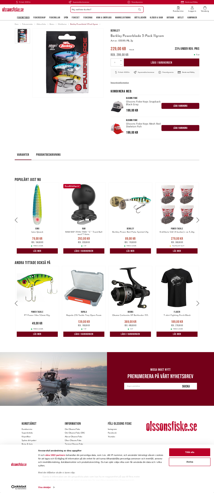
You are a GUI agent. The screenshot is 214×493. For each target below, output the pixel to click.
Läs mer (37, 250)
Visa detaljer (44, 487)
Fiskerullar (54, 17)
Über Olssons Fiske (73, 440)
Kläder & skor (156, 17)
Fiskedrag (87, 17)
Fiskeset (76, 17)
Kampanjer (192, 17)
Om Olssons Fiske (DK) (75, 433)
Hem (16, 24)
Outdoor (170, 17)
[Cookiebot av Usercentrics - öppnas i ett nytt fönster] (19, 487)
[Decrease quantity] (121, 64)
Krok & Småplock (104, 17)
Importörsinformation (120, 82)
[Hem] (13, 9)
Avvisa (189, 462)
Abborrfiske (41, 24)
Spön (66, 17)
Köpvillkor (26, 436)
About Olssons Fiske (73, 436)
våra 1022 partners (55, 455)
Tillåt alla (189, 452)
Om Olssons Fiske (72, 429)
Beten (52, 24)
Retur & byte (27, 444)
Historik (131, 50)
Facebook (112, 433)
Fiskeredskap (39, 17)
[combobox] (106, 9)
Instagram (112, 429)
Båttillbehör (140, 17)
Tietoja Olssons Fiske (74, 444)
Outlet (181, 17)
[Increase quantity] (121, 60)
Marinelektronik (123, 17)
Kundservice (27, 429)
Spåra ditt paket (29, 440)
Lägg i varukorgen (161, 62)
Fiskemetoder (23, 17)
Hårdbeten (62, 24)
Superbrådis (27, 433)
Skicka (186, 386)
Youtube (111, 436)
